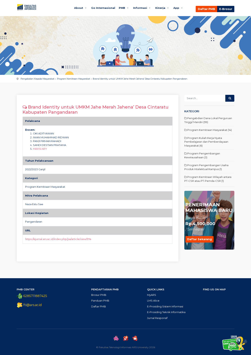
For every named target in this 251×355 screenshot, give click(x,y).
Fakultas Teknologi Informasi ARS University (42, 7)
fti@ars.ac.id (32, 305)
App (176, 7)
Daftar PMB (206, 9)
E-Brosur (225, 9)
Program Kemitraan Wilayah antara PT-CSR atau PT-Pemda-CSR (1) (207, 178)
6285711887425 (35, 296)
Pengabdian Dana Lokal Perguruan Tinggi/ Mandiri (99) (208, 120)
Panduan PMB (100, 300)
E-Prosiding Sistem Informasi (165, 306)
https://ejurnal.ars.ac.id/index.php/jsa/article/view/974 (58, 239)
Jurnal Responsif (157, 318)
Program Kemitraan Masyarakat (73, 78)
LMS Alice (153, 300)
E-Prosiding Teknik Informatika (166, 312)
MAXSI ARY (40, 148)
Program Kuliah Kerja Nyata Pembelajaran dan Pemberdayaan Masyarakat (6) (206, 141)
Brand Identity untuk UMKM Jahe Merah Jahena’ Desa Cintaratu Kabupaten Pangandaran (140, 78)
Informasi (140, 7)
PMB (122, 7)
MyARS (151, 294)
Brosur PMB (98, 294)
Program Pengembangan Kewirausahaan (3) (202, 155)
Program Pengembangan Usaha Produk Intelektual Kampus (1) (206, 167)
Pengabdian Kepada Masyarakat (37, 78)
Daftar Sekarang (199, 239)
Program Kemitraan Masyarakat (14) (209, 129)
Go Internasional (103, 7)
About (79, 7)
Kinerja (160, 7)
